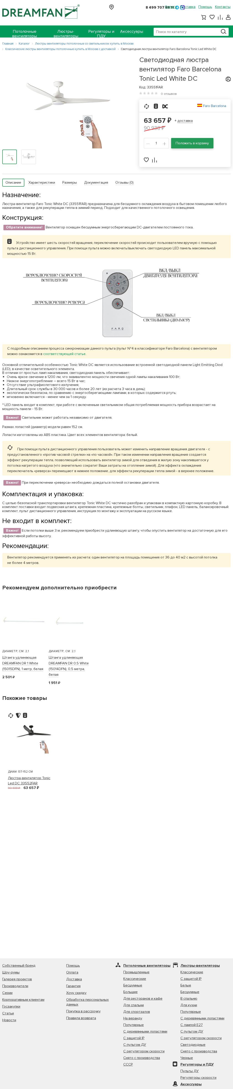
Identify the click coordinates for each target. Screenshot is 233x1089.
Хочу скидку (76, 993)
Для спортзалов (136, 1011)
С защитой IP (133, 1038)
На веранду (132, 1018)
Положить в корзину (192, 143)
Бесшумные (132, 985)
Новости (9, 1020)
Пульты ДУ (189, 1071)
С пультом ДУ (134, 1044)
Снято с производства (141, 1058)
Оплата (171, 7)
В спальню (188, 998)
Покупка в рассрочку (83, 1011)
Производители (15, 986)
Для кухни (188, 1005)
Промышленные (136, 972)
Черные (186, 1058)
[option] (34, 736)
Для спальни (133, 1005)
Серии (7, 993)
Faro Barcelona (214, 106)
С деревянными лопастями (145, 1031)
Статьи (8, 1013)
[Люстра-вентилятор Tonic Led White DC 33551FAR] (66, 107)
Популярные (133, 1025)
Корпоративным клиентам (23, 999)
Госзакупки (11, 1006)
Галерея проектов (17, 979)
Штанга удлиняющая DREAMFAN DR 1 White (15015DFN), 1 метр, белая (22, 663)
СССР (128, 1064)
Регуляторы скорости (198, 1077)
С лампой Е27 (191, 1025)
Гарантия (73, 986)
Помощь (205, 7)
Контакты (222, 7)
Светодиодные (192, 1044)
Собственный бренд (18, 965)
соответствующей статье (64, 354)
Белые (185, 985)
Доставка (187, 7)
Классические (134, 978)
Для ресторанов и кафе (142, 998)
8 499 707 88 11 (160, 7)
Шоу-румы (11, 972)
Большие (130, 992)
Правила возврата (81, 1018)
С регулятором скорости (144, 1051)
